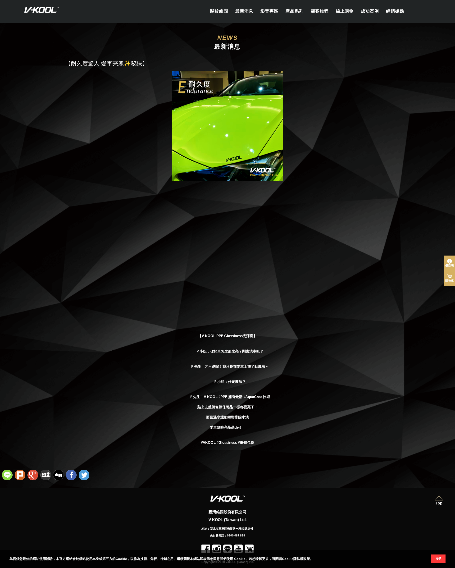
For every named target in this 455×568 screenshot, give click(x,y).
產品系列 (295, 11)
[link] (233, 336)
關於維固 (219, 11)
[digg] (59, 475)
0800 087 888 (236, 535)
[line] (8, 475)
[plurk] (21, 475)
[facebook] (72, 475)
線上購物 (345, 11)
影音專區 (269, 11)
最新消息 (244, 11)
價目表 (449, 265)
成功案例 (370, 11)
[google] (33, 475)
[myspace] (46, 475)
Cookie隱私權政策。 (297, 559)
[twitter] (85, 475)
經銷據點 (395, 11)
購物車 (449, 280)
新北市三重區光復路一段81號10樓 (232, 528)
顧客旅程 (320, 11)
